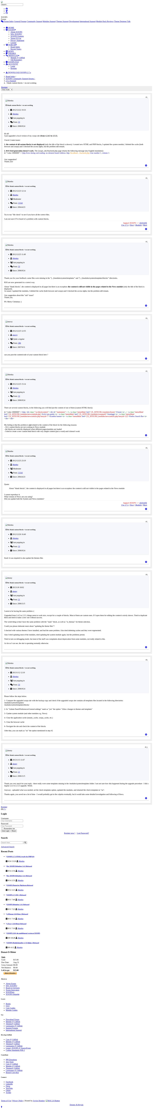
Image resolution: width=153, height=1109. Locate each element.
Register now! (69, 833)
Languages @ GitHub (14, 1026)
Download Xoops (12, 1019)
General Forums (20, 21)
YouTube (9, 1088)
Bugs (145, 225)
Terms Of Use (16, 38)
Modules (138, 225)
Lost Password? (83, 833)
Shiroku (15, 114)
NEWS (11, 51)
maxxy (15, 335)
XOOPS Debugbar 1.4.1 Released (18, 904)
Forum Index (8, 21)
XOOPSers (10, 992)
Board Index (15, 47)
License (13, 43)
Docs (132, 225)
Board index (10, 76)
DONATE (143, 223)
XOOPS (11, 30)
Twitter (8, 1093)
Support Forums (12, 1028)
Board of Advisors (13, 988)
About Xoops (11, 984)
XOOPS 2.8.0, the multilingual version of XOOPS (23, 933)
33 (19, 122)
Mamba (15, 195)
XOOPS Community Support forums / (20, 79)
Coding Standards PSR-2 (15, 1050)
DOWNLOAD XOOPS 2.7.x (19, 72)
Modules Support (49, 21)
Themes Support (62, 21)
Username (5, 818)
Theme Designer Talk (122, 21)
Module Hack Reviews (105, 21)
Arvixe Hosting (39, 1101)
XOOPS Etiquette (12, 994)
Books (8, 1004)
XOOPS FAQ (13, 62)
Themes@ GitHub (13, 1024)
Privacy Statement (17, 40)
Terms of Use (6, 1101)
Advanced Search (7, 847)
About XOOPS (16, 32)
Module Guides (11, 1010)
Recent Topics (16, 49)
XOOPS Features (17, 36)
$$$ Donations (11, 1060)
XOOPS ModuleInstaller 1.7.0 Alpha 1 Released (23, 943)
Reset (14, 831)
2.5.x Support (11, 81)
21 (19, 600)
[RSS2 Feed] (53, 1101)
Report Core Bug (12, 1073)
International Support (88, 21)
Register (14, 68)
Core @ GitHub (12, 1040)
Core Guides (10, 1008)
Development (74, 21)
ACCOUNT (13, 64)
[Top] (146, 165)
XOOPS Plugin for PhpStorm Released (20, 885)
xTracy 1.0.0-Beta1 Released (16, 924)
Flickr (8, 1086)
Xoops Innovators (12, 990)
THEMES (12, 53)
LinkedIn (9, 1084)
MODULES (13, 56)
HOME (11, 28)
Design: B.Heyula (76, 1105)
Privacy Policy (17, 1101)
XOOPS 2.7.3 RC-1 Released (16, 895)
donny (14, 591)
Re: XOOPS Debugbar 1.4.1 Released (19, 866)
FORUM (12, 45)
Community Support (34, 21)
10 (147, 747)
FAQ (8, 1006)
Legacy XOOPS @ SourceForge (18, 1048)
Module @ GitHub (18, 58)
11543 (20, 203)
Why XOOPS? (16, 34)
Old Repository (16, 60)
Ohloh (8, 1090)
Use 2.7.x (124, 225)
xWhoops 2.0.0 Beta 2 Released (17, 914)
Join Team (10, 1062)
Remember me (9, 829)
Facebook (9, 1082)
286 (19, 343)
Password (4, 824)
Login (13, 66)
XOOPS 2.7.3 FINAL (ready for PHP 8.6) (20, 856)
